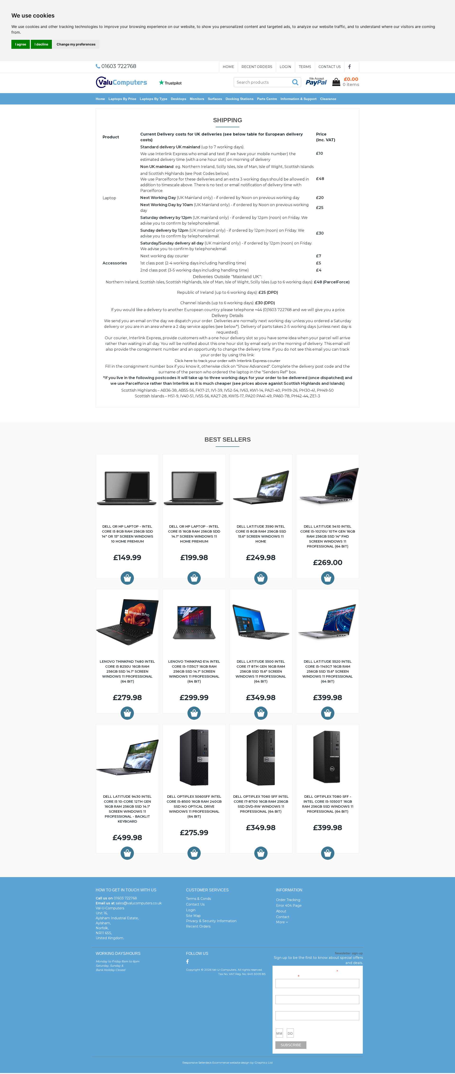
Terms (305, 67)
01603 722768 (125, 898)
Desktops (178, 99)
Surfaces (215, 99)
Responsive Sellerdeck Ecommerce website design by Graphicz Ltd (227, 1062)
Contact (282, 917)
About (281, 911)
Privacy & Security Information (211, 921)
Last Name (283, 1009)
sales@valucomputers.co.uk (139, 903)
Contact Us (329, 67)
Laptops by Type (153, 99)
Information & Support (299, 99)
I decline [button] (41, 44)
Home (228, 67)
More (281, 922)
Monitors (197, 99)
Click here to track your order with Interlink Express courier (227, 360)
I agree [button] (20, 44)
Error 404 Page (289, 905)
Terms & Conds (198, 899)
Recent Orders (256, 67)
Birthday (281, 1025)
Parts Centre (267, 99)
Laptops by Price (122, 99)
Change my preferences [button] (76, 44)
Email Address (287, 976)
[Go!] (295, 81)
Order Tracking (288, 900)
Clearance (328, 99)
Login (285, 67)
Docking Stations (240, 99)
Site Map (193, 916)
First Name (283, 992)
